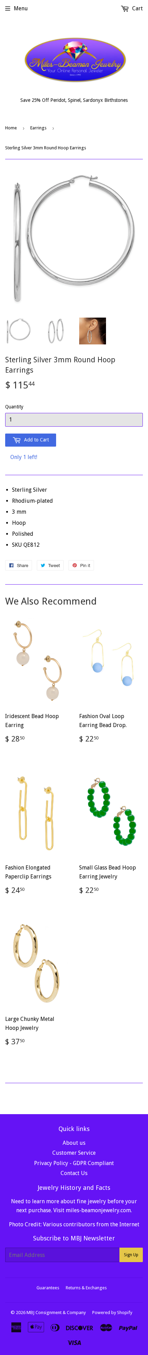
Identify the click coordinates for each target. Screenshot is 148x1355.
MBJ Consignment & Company (56, 1312)
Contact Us (74, 1173)
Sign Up (131, 1254)
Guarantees (47, 1287)
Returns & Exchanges (86, 1287)
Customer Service (74, 1153)
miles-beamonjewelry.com (98, 1210)
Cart (137, 8)
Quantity (14, 406)
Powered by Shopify (112, 1312)
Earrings (38, 127)
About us (74, 1143)
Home (11, 127)
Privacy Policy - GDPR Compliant (74, 1163)
